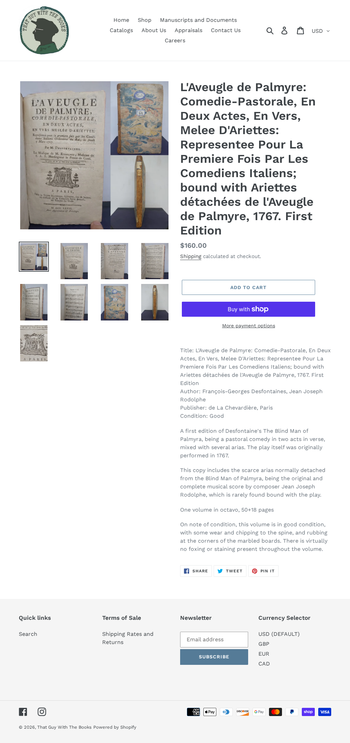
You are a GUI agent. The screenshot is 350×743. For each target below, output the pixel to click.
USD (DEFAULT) (279, 634)
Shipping (190, 256)
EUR (263, 654)
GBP (263, 644)
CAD (264, 663)
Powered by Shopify (114, 727)
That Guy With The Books (64, 727)
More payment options (248, 325)
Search (28, 634)
